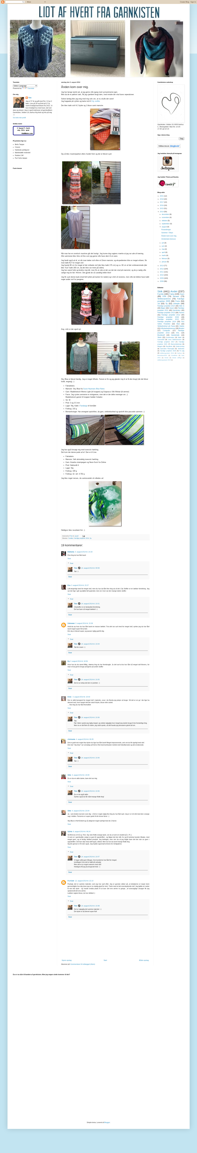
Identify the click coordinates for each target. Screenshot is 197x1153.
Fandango (83, 406)
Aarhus (179, 353)
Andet (173, 291)
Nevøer (176, 296)
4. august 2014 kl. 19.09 (80, 775)
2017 (162, 202)
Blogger (107, 1122)
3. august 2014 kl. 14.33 (83, 552)
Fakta (171, 294)
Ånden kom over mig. (169, 236)
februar (164, 258)
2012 (162, 269)
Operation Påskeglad (167, 348)
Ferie (177, 301)
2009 (162, 278)
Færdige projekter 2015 (168, 319)
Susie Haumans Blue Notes (94, 389)
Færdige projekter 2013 (166, 313)
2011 (162, 272)
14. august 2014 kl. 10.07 (90, 857)
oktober (165, 221)
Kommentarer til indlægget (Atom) (82, 964)
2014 (162, 212)
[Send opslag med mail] (83, 536)
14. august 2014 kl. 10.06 (90, 717)
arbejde (176, 303)
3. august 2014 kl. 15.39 (84, 623)
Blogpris (160, 346)
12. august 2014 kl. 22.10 (84, 881)
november (166, 217)
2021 (162, 196)
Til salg (181, 351)
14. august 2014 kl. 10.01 (90, 604)
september (166, 224)
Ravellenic (169, 346)
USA (164, 296)
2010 (162, 275)
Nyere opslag (67, 960)
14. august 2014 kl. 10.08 (90, 906)
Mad (178, 324)
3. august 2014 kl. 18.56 (79, 661)
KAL (177, 333)
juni (163, 246)
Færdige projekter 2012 (170, 315)
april (163, 252)
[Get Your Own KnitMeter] (23, 135)
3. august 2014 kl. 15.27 (80, 585)
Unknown (71, 623)
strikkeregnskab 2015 (164, 360)
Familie (70, 538)
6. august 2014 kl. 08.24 (81, 831)
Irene (70, 697)
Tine (75, 568)
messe (166, 357)
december (166, 214)
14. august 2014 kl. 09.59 (90, 568)
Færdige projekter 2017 (165, 342)
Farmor (181, 313)
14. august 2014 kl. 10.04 (90, 644)
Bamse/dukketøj (176, 344)
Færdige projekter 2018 (168, 351)
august (164, 227)
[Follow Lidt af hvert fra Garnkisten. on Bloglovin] (169, 147)
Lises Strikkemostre (175, 339)
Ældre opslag (144, 960)
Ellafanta (71, 552)
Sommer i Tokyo (167, 233)
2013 (162, 266)
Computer (166, 330)
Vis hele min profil (19, 118)
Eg (69, 661)
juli (163, 243)
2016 (162, 205)
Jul (158, 303)
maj (163, 249)
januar (164, 262)
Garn (182, 294)
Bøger (163, 308)
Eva (69, 585)
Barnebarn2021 (162, 355)
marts (164, 255)
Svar (69, 558)
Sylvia (70, 831)
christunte (71, 739)
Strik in (181, 306)
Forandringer (166, 230)
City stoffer (95, 101)
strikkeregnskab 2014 (167, 353)
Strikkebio (181, 348)
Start (105, 960)
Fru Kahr (71, 881)
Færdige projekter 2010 (166, 306)
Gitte (69, 775)
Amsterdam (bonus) (168, 239)
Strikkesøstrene (164, 299)
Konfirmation (170, 337)
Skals (159, 337)
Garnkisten (177, 310)
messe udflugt (177, 357)
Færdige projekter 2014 (81, 538)
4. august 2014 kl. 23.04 (80, 811)
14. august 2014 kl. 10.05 (90, 680)
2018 (162, 199)
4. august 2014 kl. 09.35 (85, 739)
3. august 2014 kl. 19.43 (81, 697)
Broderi (181, 328)
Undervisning (180, 346)
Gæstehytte (175, 335)
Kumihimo (174, 355)
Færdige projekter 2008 (168, 317)
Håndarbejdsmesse (168, 328)
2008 (162, 281)
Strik (160, 291)
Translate (30, 88)
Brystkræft (161, 335)
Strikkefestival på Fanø (166, 326)
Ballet (179, 337)
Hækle (181, 326)
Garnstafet (160, 339)
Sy (91, 538)
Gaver (172, 308)
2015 (162, 208)
